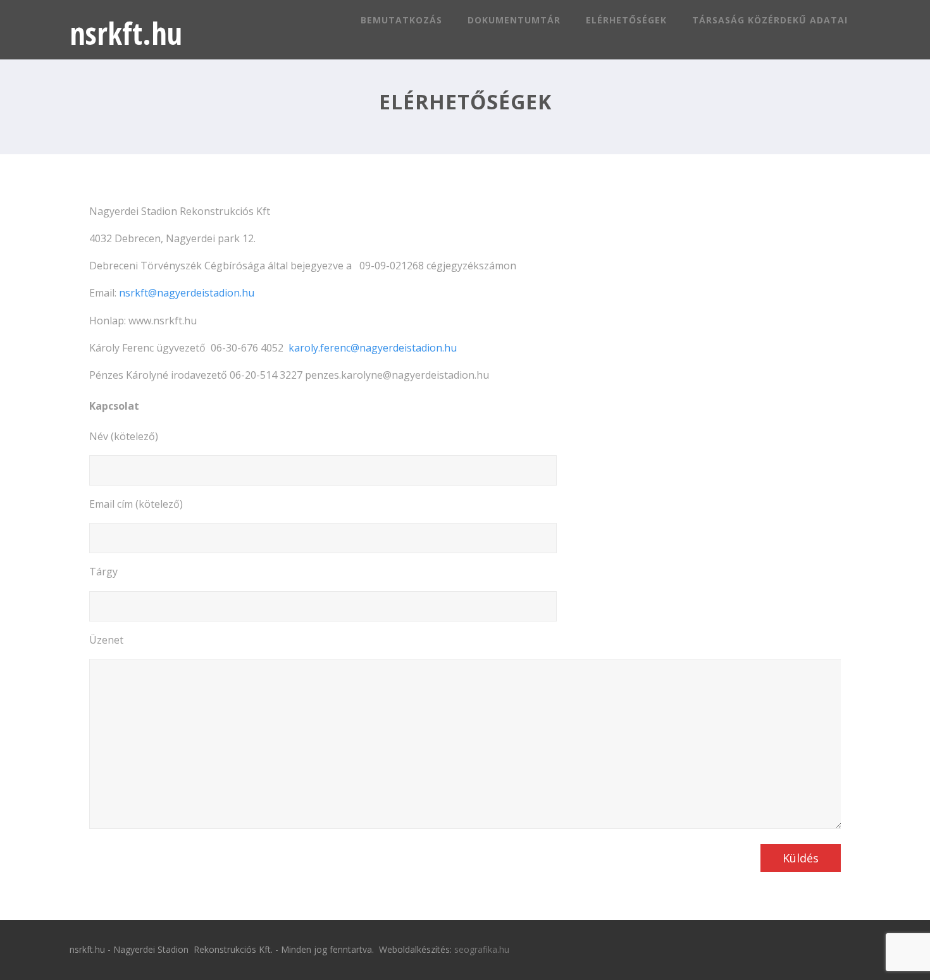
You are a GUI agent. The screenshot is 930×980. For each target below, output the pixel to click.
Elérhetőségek (626, 20)
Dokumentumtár (514, 20)
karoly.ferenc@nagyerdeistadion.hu (372, 348)
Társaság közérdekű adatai (770, 20)
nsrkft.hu (126, 33)
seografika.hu (481, 949)
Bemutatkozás (401, 20)
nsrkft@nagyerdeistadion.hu (186, 293)
